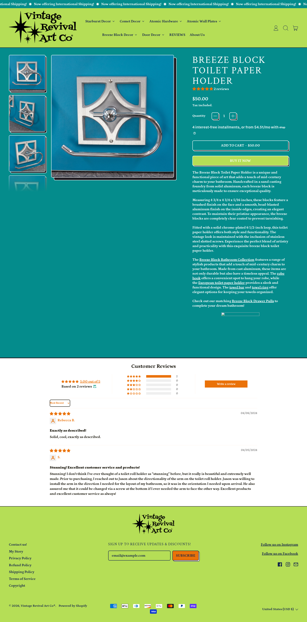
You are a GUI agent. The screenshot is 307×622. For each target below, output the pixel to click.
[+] (232, 116)
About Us (197, 35)
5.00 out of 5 (90, 381)
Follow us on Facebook (280, 554)
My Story (16, 551)
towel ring (260, 287)
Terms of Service (22, 579)
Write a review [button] (226, 384)
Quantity (198, 116)
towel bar (236, 287)
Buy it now (240, 161)
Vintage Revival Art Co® (38, 606)
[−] (215, 116)
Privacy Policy (20, 558)
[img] (60, 414)
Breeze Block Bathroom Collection (226, 260)
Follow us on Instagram (279, 545)
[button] (286, 28)
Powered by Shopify (73, 606)
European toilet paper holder (221, 283)
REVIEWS (177, 35)
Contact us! (18, 545)
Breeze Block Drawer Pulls (253, 301)
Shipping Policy (21, 572)
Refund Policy (20, 565)
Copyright (17, 586)
